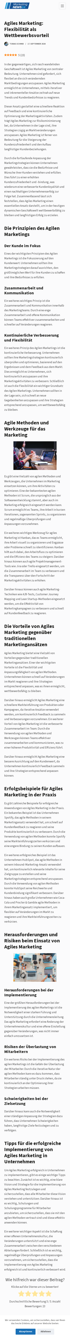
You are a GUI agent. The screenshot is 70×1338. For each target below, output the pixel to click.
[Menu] (62, 6)
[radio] (21, 1294)
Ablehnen (46, 1331)
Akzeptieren (25, 1331)
